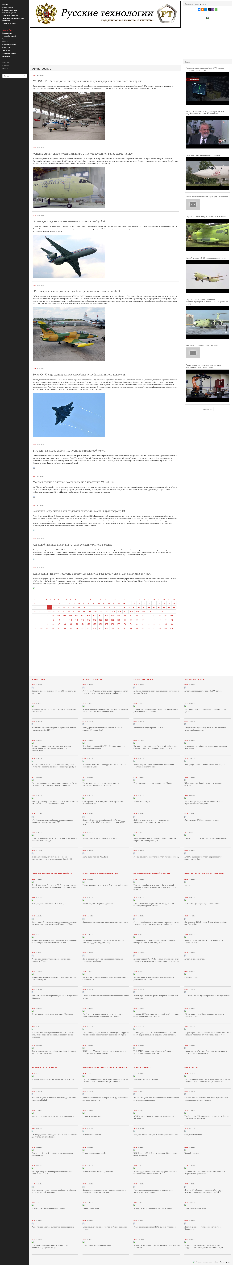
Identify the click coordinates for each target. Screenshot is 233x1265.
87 (169, 607)
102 (101, 611)
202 (124, 628)
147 (82, 620)
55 (154, 603)
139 (35, 620)
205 (142, 628)
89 (35, 611)
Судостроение (191, 1067)
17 (110, 599)
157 (142, 620)
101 (95, 611)
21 (129, 599)
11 (80, 599)
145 (70, 620)
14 (95, 599)
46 (109, 603)
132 (136, 615)
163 (35, 624)
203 (130, 628)
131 (130, 615)
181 (142, 624)
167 (58, 624)
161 (165, 620)
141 (47, 620)
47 (114, 603)
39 (74, 603)
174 (100, 624)
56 (159, 603)
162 (171, 620)
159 (154, 620)
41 (84, 603)
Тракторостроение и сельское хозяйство (13, 19)
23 (139, 599)
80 (134, 607)
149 (94, 620)
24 (144, 599)
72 (94, 607)
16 (105, 599)
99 (84, 611)
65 (59, 607)
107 (131, 611)
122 (76, 615)
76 (114, 607)
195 (82, 628)
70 (84, 607)
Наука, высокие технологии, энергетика (204, 873)
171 (82, 624)
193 (70, 628)
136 (159, 615)
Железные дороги (142, 1067)
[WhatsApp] (216, 9)
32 (40, 603)
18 (115, 599)
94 (59, 611)
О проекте (6, 63)
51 (134, 603)
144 (64, 620)
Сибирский (6, 47)
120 (64, 615)
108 (137, 611)
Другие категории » (9, 23)
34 (49, 603)
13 (90, 599)
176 (112, 624)
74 (104, 607)
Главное (5, 4)
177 (118, 624)
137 (165, 615)
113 (167, 611)
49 (124, 603)
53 (144, 603)
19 (120, 599)
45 (104, 603)
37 (64, 603)
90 (40, 611)
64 (54, 607)
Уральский (6, 50)
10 (75, 599)
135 (154, 615)
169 (70, 624)
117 (47, 615)
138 (171, 615)
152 (112, 620)
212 (41, 632)
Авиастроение (7, 7)
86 (164, 607)
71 (89, 607)
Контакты (5, 68)
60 (35, 607)
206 (148, 628)
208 (159, 628)
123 (82, 615)
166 (52, 624)
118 (52, 615)
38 (69, 603)
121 (70, 615)
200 (112, 628)
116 (41, 615)
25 (149, 599)
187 (35, 628)
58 (169, 603)
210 (171, 628)
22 (134, 599)
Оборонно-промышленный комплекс (152, 873)
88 (174, 607)
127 (106, 615)
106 (125, 611)
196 (88, 628)
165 (47, 624)
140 (41, 620)
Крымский (6, 56)
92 (49, 611)
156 (136, 620)
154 (124, 620)
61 (40, 607)
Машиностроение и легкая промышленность (105, 1067)
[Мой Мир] (205, 9)
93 (54, 611)
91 (45, 611)
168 (64, 624)
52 (139, 603)
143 (58, 620)
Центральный (7, 33)
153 (118, 620)
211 (35, 632)
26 (154, 599)
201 (118, 628)
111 (155, 611)
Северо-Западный (9, 36)
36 (59, 603)
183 (154, 624)
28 (164, 599)
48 (119, 603)
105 (119, 611)
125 (94, 615)
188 (41, 628)
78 (124, 607)
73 (99, 607)
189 (47, 628)
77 (119, 607)
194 (76, 628)
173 (94, 624)
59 (174, 603)
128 (112, 615)
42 (89, 603)
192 (64, 628)
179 (130, 624)
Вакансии (5, 66)
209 (165, 628)
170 (76, 624)
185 (165, 624)
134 (148, 615)
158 (148, 620)
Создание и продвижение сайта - (213, 1262)
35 (54, 603)
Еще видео (207, 409)
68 (74, 607)
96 (69, 611)
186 (171, 624)
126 (100, 615)
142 (52, 620)
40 (79, 603)
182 (148, 624)
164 (41, 624)
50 (129, 603)
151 (106, 620)
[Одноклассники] (202, 9)
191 (58, 628)
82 (144, 607)
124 (88, 615)
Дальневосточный (9, 53)
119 (58, 615)
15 (100, 599)
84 (154, 607)
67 (69, 607)
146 (76, 620)
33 (45, 603)
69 (79, 607)
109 (143, 611)
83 (149, 607)
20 (124, 599)
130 (124, 615)
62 (45, 607)
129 (118, 615)
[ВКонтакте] (199, 9)
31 (35, 603)
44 (99, 603)
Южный (5, 42)
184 (159, 624)
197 (94, 628)
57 (164, 603)
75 (109, 607)
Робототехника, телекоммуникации (100, 873)
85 (159, 607)
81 (139, 607)
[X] (209, 9)
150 (100, 620)
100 (89, 611)
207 (154, 628)
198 (100, 628)
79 (129, 607)
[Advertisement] (102, 46)
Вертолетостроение (9, 10)
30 (174, 599)
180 (136, 624)
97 (74, 611)
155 (130, 620)
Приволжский (7, 39)
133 (142, 615)
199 (106, 628)
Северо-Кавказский (9, 44)
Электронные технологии (44, 1067)
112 (161, 611)
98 (79, 611)
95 (64, 611)
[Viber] (212, 9)
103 (107, 611)
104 (113, 611)
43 (94, 603)
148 (88, 620)
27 (159, 599)
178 (124, 624)
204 (136, 628)
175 (106, 624)
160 (159, 620)
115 (35, 615)
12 (85, 599)
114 (173, 611)
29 (169, 599)
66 (64, 607)
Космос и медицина (9, 13)
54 (149, 603)
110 (149, 611)
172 (88, 624)
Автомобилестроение (10, 16)
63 (49, 607)
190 (52, 628)
